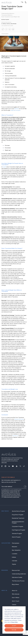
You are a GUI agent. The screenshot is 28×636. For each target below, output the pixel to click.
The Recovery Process (18, 581)
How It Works (15, 597)
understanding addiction (8, 13)
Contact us (15, 435)
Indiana (14, 557)
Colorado (14, 560)
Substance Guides (17, 577)
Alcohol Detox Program (18, 511)
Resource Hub (16, 570)
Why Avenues (15, 594)
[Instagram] (5, 466)
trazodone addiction (7, 15)
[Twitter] (20, 466)
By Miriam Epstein (5, 19)
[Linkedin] (9, 466)
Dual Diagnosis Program (18, 530)
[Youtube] (13, 466)
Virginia (14, 564)
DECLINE (14, 629)
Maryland (14, 546)
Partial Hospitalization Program (18, 522)
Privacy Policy (14, 622)
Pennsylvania (15, 543)
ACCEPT (14, 625)
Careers (14, 604)
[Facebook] (1, 466)
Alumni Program (16, 537)
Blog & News (15, 584)
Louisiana (14, 553)
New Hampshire (16, 550)
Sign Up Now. (25, 486)
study (3, 166)
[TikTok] (24, 466)
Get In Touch (15, 601)
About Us (14, 590)
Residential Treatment (18, 518)
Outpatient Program (17, 526)
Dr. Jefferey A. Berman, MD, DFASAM (8, 23)
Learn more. (4, 462)
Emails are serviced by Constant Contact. (11, 497)
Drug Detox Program (17, 514)
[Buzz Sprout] (16, 466)
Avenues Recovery (19, 419)
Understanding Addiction (19, 573)
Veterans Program (17, 533)
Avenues (17, 108)
